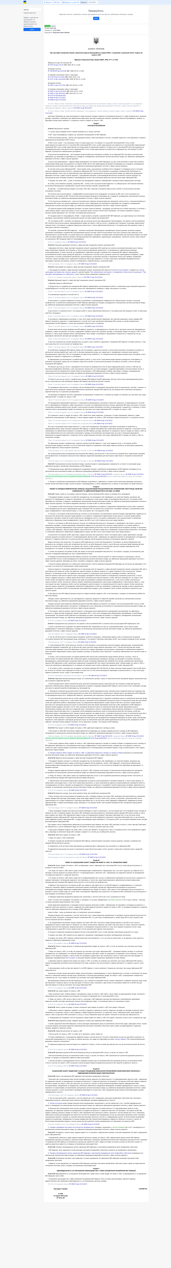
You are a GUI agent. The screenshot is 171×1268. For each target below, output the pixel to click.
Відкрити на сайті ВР (71, 2)
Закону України (120, 1039)
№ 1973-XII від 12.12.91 (55, 65)
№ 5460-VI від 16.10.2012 (56, 93)
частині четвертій (118, 1127)
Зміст (58, 2)
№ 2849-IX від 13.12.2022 (56, 98)
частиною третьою (114, 900)
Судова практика (30, 13)
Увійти (32, 29)
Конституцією (70, 958)
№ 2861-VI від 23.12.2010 (56, 85)
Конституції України (121, 270)
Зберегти (48, 2)
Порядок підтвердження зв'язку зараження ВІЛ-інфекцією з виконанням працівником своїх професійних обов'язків (90, 1153)
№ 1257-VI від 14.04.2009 (56, 79)
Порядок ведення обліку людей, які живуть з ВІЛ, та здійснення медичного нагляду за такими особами (86, 753)
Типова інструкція (56, 1103)
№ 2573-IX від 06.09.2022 (57, 95)
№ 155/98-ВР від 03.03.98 (57, 71)
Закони (26, 10)
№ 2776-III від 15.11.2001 (56, 77)
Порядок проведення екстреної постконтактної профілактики (72, 1127)
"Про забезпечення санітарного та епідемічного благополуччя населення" (116, 272)
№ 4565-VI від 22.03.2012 (57, 91)
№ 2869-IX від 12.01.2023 (56, 100)
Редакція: (84, 2)
